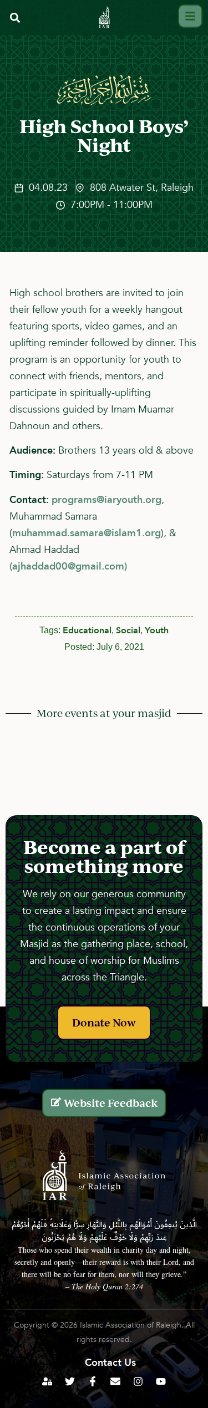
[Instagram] (138, 1381)
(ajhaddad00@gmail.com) (68, 566)
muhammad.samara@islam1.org (86, 533)
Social (128, 630)
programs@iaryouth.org (106, 500)
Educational (87, 630)
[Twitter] (70, 1381)
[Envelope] (115, 1381)
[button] (15, 17)
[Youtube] (161, 1381)
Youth (157, 630)
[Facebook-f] (93, 1381)
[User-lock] (47, 1381)
